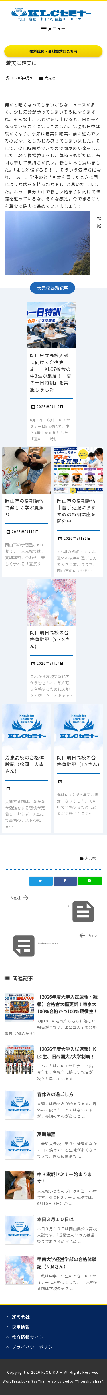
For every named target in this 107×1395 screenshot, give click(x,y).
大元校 (50, 77)
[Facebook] (65, 881)
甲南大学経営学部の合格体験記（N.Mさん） (66, 1263)
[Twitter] (41, 881)
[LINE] (90, 881)
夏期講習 (46, 1134)
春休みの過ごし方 (55, 1094)
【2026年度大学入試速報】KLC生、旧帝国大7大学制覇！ (66, 1052)
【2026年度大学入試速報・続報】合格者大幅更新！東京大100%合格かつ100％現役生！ (67, 1004)
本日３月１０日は (55, 1219)
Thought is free (89, 1381)
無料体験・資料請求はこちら (53, 51)
